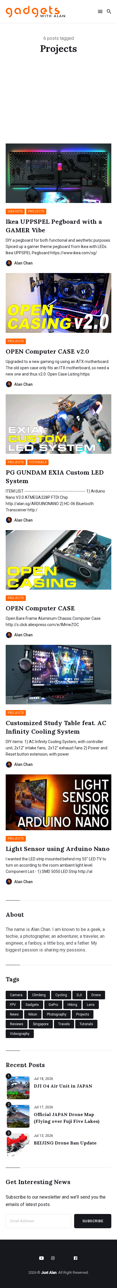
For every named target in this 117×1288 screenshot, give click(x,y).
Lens (91, 1005)
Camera (16, 995)
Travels (64, 1024)
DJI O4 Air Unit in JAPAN (63, 1086)
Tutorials (38, 462)
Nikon (32, 1014)
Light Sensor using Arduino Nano (58, 849)
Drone (96, 995)
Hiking (72, 1005)
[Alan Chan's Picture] (9, 263)
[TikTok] (64, 1258)
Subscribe (92, 1221)
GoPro (53, 1005)
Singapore (41, 1024)
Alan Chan (23, 263)
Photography (56, 1014)
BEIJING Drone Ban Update (65, 1143)
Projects (36, 211)
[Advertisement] (58, 106)
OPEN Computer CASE (40, 608)
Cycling (61, 995)
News (14, 1014)
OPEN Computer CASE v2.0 (47, 351)
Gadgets (15, 211)
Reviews (16, 1024)
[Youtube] (41, 1258)
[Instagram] (53, 1258)
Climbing (39, 995)
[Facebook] (75, 1258)
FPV (13, 1005)
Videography (20, 1034)
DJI (79, 995)
